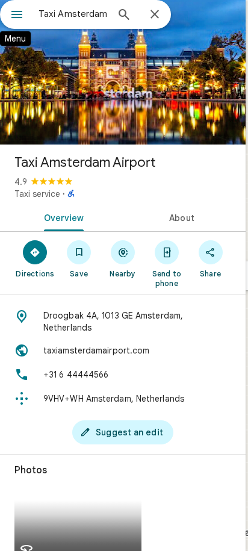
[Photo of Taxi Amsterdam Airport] (123, 72)
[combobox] (73, 14)
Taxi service (37, 193)
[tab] (61, 216)
